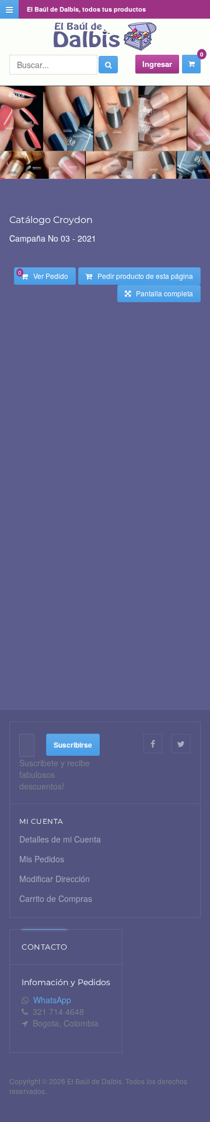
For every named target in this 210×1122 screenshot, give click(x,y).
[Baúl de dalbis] (105, 36)
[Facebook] (153, 743)
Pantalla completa (162, 293)
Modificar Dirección (54, 878)
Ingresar (157, 63)
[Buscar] (108, 64)
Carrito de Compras (55, 898)
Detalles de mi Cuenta (60, 839)
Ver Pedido (43, 274)
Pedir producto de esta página (142, 276)
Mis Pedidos (41, 859)
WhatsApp (52, 1000)
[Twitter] (181, 743)
